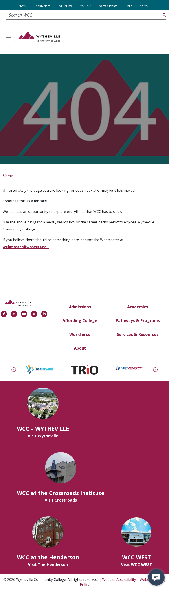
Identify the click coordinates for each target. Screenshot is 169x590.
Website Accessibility (119, 579)
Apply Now (43, 6)
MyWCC (23, 6)
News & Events (108, 6)
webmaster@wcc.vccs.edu (26, 246)
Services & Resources (137, 334)
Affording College (79, 320)
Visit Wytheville (43, 435)
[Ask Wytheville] (156, 577)
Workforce (79, 334)
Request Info (65, 6)
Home (8, 175)
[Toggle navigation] (9, 38)
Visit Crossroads (61, 500)
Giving (128, 6)
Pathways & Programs (138, 320)
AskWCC (145, 6)
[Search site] (164, 15)
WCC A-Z (85, 6)
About (80, 348)
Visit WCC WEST (136, 564)
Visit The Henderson (48, 564)
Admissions (80, 306)
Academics (137, 306)
